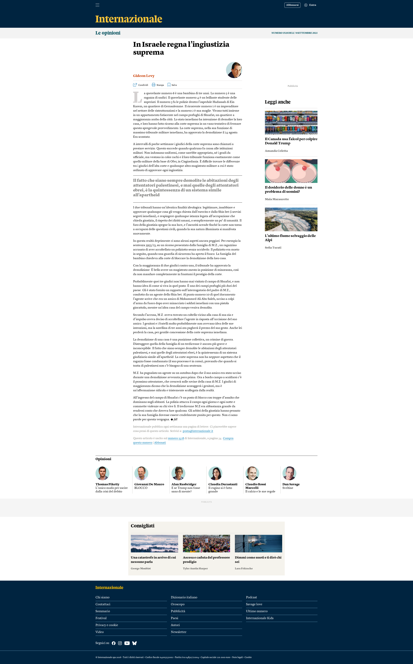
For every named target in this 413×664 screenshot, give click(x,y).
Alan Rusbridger (183, 484)
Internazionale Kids (259, 618)
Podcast (251, 597)
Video (100, 632)
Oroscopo (178, 604)
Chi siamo (103, 597)
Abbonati (160, 442)
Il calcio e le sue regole (260, 491)
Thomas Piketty (107, 484)
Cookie (248, 657)
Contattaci (103, 604)
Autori (175, 625)
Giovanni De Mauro (149, 484)
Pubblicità (178, 611)
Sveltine (287, 488)
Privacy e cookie (107, 625)
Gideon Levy (143, 76)
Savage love (254, 604)
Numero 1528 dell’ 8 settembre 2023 (294, 33)
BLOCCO (140, 488)
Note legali (237, 657)
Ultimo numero (257, 611)
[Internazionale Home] (110, 587)
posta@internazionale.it (198, 431)
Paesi (174, 618)
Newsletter (178, 632)
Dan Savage (291, 484)
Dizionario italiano (184, 597)
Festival (101, 618)
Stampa (160, 85)
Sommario (103, 611)
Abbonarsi (292, 5)
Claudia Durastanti (222, 484)
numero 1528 (176, 438)
